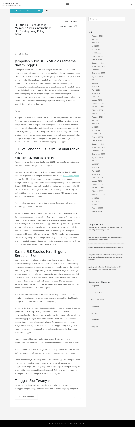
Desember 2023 (98, 144)
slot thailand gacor (71, 175)
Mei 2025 (95, 86)
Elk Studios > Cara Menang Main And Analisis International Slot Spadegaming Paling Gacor (33, 29)
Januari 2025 (97, 100)
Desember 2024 (98, 103)
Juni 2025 (95, 83)
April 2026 (96, 49)
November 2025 (98, 66)
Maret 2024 (96, 134)
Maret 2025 (96, 93)
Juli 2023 (95, 161)
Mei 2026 (95, 46)
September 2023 (98, 154)
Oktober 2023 (97, 151)
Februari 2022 (97, 208)
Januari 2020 (97, 211)
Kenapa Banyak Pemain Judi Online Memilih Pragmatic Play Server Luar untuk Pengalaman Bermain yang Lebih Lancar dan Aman (105, 257)
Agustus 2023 (97, 157)
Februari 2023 (97, 177)
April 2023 (96, 171)
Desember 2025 (98, 63)
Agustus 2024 (97, 117)
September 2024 (98, 113)
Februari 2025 (97, 97)
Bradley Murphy (66, 26)
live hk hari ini (96, 292)
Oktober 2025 (97, 70)
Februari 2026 (97, 56)
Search (124, 4)
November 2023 (98, 147)
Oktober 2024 (97, 110)
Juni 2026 (95, 43)
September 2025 (98, 73)
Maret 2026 (96, 53)
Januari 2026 (97, 59)
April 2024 (96, 130)
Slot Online (68, 398)
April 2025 (96, 90)
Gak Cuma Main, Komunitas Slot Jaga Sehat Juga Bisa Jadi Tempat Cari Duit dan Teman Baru (105, 238)
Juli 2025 (95, 80)
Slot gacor (95, 326)
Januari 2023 (97, 181)
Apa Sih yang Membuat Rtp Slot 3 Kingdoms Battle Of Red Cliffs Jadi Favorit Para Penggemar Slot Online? (105, 268)
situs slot (94, 313)
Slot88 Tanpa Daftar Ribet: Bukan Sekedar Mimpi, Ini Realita (105, 247)
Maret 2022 (96, 204)
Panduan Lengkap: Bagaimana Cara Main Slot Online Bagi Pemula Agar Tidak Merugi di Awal (105, 229)
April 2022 (96, 201)
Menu (131, 4)
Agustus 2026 (97, 36)
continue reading (26, 396)
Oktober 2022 (97, 191)
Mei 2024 (95, 127)
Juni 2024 (95, 124)
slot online (95, 319)
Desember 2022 (98, 184)
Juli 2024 (95, 120)
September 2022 (98, 194)
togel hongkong (97, 299)
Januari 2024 (97, 140)
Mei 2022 (95, 198)
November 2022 (98, 188)
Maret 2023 (96, 174)
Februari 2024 (97, 137)
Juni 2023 (95, 164)
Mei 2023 (95, 167)
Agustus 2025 (97, 76)
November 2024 (98, 107)
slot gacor (95, 285)
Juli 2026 (95, 39)
